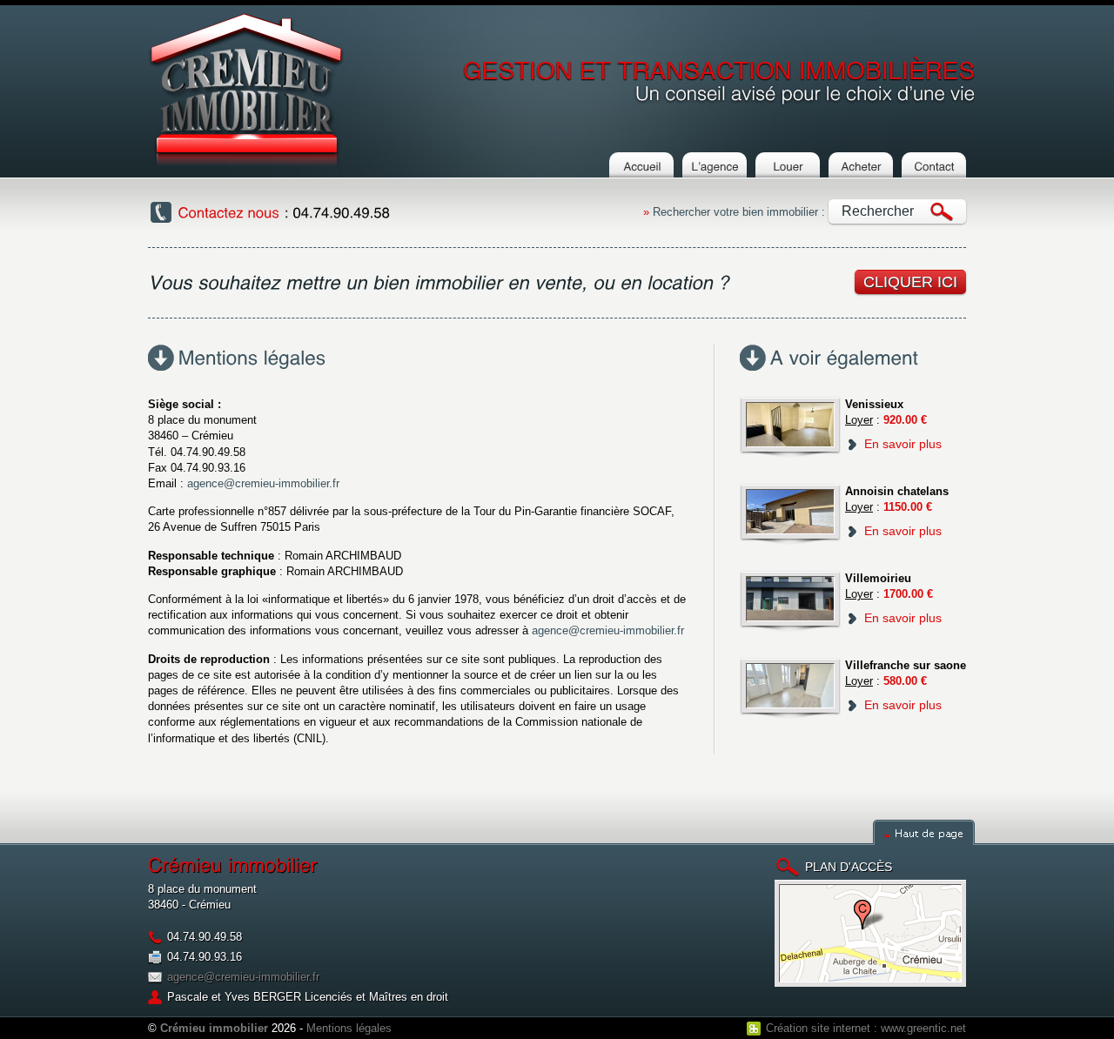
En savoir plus (903, 444)
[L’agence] (714, 170)
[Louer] (787, 170)
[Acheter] (861, 170)
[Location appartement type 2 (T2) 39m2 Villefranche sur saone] (790, 688)
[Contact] (934, 170)
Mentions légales (349, 1028)
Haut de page (924, 832)
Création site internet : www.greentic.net (866, 1028)
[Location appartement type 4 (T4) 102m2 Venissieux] (790, 427)
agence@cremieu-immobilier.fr (263, 483)
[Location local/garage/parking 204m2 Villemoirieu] (790, 601)
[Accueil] (641, 170)
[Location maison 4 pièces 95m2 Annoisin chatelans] (790, 514)
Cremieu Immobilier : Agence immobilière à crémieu (246, 89)
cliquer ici (910, 282)
